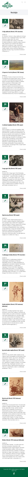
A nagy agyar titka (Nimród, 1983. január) (11, 168)
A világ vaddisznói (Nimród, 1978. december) (12, 31)
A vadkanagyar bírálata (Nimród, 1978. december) (13, 255)
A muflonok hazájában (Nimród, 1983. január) (12, 125)
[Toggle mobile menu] (25, 2)
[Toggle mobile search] (22, 2)
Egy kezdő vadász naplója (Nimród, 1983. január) (13, 350)
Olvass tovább (23, 54)
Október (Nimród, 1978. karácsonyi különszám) (13, 440)
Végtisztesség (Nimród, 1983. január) (10, 215)
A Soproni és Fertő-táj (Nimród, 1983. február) (13, 72)
